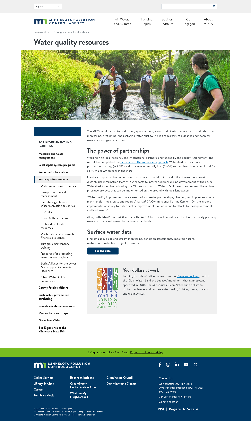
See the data (103, 251)
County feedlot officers (53, 287)
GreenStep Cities (49, 320)
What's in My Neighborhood (79, 395)
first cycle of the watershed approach (144, 162)
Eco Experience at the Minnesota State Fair (52, 329)
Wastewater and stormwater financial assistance (58, 236)
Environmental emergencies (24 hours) (180, 387)
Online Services (43, 377)
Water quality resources (53, 179)
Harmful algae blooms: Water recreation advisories (58, 204)
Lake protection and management (53, 194)
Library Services (44, 383)
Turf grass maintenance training (55, 245)
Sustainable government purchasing (53, 297)
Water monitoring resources (58, 186)
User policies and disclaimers (90, 411)
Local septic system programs (56, 164)
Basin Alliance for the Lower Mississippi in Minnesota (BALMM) (58, 267)
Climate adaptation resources (56, 306)
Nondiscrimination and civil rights (48, 411)
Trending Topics (146, 21)
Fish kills (46, 211)
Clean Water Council (119, 377)
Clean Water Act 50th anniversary (55, 279)
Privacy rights (70, 411)
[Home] (64, 20)
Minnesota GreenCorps (53, 313)
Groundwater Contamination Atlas (83, 385)
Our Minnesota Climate (121, 383)
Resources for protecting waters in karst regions (56, 255)
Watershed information (53, 172)
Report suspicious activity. (146, 352)
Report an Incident (82, 377)
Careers (39, 389)
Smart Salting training (54, 218)
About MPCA (208, 21)
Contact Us (165, 378)
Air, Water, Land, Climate (121, 21)
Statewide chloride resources (52, 226)
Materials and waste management (50, 155)
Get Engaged (189, 21)
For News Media (44, 395)
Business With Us (168, 21)
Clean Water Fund (188, 276)
